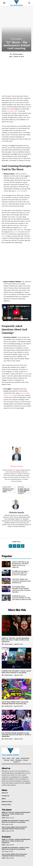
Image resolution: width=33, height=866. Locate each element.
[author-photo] (3, 644)
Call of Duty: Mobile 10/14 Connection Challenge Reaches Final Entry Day (21, 580)
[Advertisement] (16, 78)
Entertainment (16, 39)
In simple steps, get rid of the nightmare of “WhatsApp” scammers (24, 491)
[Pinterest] (18, 546)
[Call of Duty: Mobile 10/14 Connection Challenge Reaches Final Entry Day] (6, 581)
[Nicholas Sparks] (16, 504)
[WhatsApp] (22, 546)
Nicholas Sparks (18, 54)
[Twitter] (14, 546)
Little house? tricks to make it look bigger (8, 490)
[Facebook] (10, 546)
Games (3, 817)
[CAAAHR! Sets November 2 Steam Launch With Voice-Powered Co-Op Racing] (6, 573)
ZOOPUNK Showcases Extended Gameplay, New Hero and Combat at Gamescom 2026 (21, 597)
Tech (3, 824)
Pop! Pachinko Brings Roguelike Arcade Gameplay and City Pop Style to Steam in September (21, 589)
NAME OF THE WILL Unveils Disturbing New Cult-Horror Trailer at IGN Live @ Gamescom (20, 564)
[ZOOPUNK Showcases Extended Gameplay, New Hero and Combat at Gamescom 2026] (6, 598)
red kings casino (12, 111)
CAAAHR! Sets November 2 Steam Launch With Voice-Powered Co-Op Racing (20, 572)
